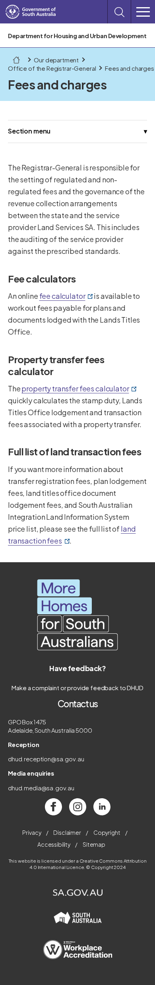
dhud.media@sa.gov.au (41, 787)
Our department (56, 60)
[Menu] (143, 12)
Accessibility (53, 844)
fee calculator (66, 296)
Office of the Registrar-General (52, 68)
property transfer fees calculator (78, 389)
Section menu (29, 131)
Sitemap (94, 844)
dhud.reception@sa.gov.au (46, 758)
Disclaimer (67, 832)
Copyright (106, 832)
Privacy (31, 832)
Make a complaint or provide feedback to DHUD (77, 687)
